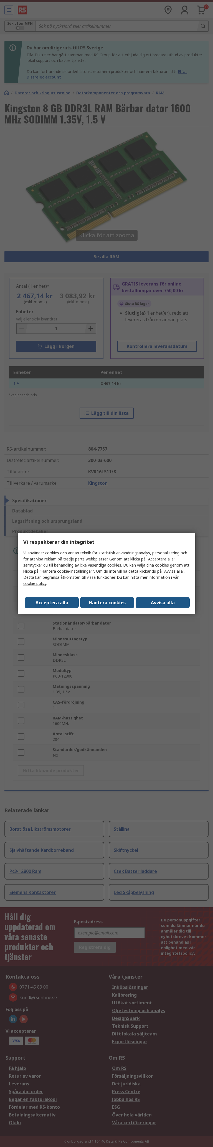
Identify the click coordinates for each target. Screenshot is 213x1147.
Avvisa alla (163, 603)
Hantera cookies (107, 603)
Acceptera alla (52, 603)
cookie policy (34, 583)
